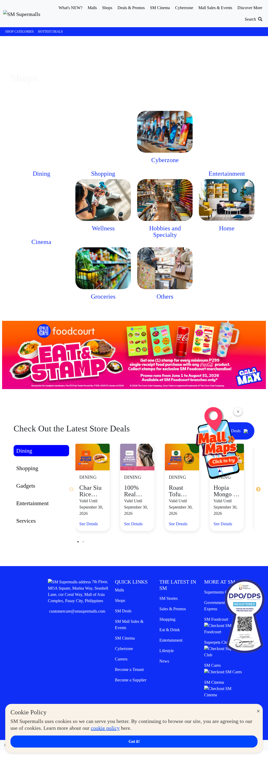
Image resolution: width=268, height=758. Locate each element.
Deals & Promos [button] (131, 7)
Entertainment (170, 640)
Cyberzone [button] (184, 7)
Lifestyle (166, 650)
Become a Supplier (130, 680)
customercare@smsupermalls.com (77, 611)
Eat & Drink (169, 630)
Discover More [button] (249, 7)
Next (258, 489)
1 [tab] (78, 541)
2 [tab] (83, 541)
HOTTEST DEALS (50, 31)
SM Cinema (125, 638)
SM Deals (123, 611)
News (164, 661)
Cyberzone (124, 648)
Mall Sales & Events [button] (215, 7)
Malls (119, 590)
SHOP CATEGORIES (19, 31)
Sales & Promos (172, 609)
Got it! (134, 741)
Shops (120, 600)
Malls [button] (92, 7)
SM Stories (168, 598)
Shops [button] (107, 7)
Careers (121, 659)
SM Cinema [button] (160, 7)
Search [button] (251, 19)
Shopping (167, 619)
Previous (71, 489)
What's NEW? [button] (70, 7)
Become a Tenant (129, 669)
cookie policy (105, 728)
